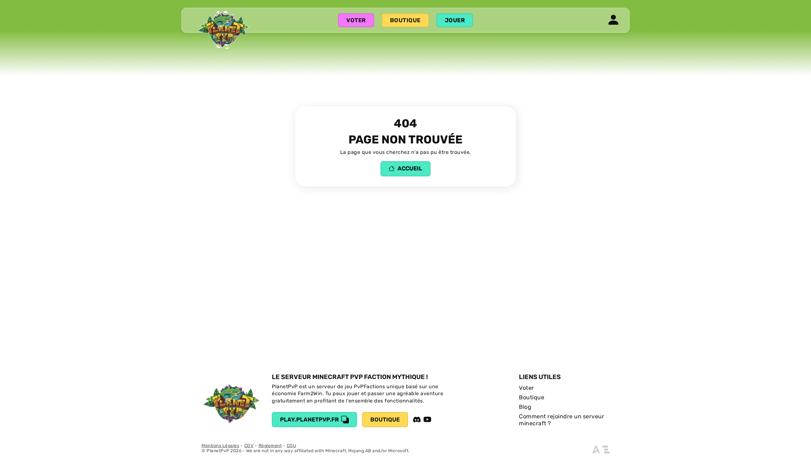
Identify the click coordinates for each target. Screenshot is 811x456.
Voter (356, 20)
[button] (613, 20)
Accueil (410, 168)
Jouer (455, 20)
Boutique (405, 20)
